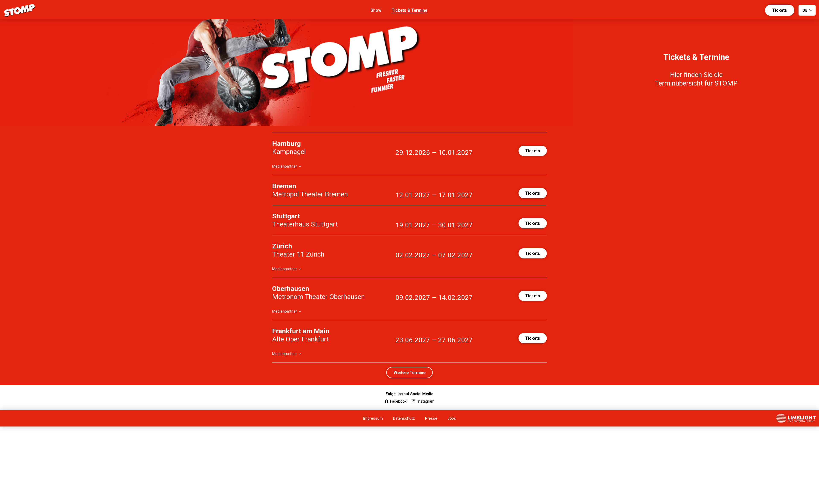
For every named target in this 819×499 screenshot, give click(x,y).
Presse (431, 418)
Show (375, 10)
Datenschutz (404, 418)
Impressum (373, 418)
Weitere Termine (409, 372)
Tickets (779, 10)
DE (804, 10)
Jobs (451, 418)
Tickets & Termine (409, 10)
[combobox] (807, 10)
